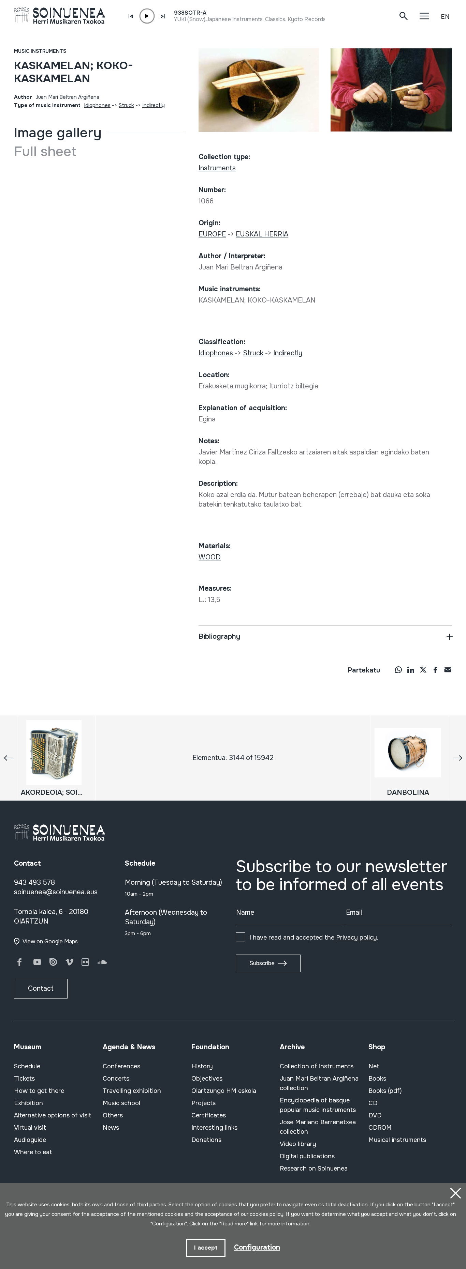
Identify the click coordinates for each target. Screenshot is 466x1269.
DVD (374, 1115)
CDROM (380, 1127)
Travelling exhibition (132, 1091)
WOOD (210, 557)
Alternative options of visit (52, 1115)
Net (373, 1066)
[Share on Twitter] (423, 669)
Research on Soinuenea (314, 1168)
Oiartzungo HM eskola (223, 1091)
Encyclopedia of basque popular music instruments (318, 1105)
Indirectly (153, 105)
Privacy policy (356, 937)
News (111, 1127)
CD (372, 1103)
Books (377, 1078)
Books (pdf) (385, 1091)
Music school (121, 1103)
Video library (298, 1144)
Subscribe (262, 963)
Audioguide (30, 1140)
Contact (41, 988)
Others (113, 1115)
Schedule (27, 1066)
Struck (126, 105)
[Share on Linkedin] (410, 669)
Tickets (24, 1078)
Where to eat (33, 1152)
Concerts (116, 1078)
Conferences (121, 1066)
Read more (234, 1223)
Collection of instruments (316, 1066)
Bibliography (219, 636)
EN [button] (445, 16)
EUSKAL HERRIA (262, 234)
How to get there (39, 1091)
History (202, 1066)
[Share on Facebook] (435, 669)
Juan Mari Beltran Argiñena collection (319, 1083)
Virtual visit (30, 1127)
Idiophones (97, 105)
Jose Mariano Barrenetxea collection (318, 1126)
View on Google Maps (50, 941)
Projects (203, 1103)
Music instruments (40, 51)
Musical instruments (397, 1140)
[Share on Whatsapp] (398, 669)
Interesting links (214, 1127)
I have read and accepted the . (313, 937)
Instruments (217, 168)
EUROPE (212, 234)
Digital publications (307, 1156)
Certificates (208, 1115)
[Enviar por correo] (447, 669)
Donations (206, 1140)
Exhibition (28, 1103)
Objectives (206, 1078)
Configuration (257, 1247)
